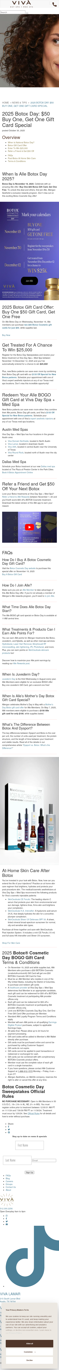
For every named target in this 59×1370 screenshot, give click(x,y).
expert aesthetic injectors (41, 418)
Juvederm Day (8, 678)
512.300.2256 (6, 1208)
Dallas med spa (48, 466)
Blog (8, 1178)
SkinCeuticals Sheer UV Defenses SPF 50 (27, 919)
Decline (29, 1360)
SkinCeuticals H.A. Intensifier (21, 910)
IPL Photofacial (37, 646)
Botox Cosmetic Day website (23, 568)
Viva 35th (12, 446)
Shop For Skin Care (11, 942)
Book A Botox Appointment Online (17, 472)
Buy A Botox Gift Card (12, 574)
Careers (9, 1181)
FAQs (10, 155)
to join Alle (49, 595)
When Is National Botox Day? (21, 142)
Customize (28, 1352)
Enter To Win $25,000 (18, 148)
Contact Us (11, 1187)
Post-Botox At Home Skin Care (22, 158)
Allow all (29, 1344)
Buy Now (6, 335)
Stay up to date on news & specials (29, 1136)
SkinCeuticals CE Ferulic (19, 899)
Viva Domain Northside (18, 441)
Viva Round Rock (15, 452)
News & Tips (19, 102)
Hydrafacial (7, 643)
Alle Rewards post (21, 663)
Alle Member (28, 589)
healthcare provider (18, 987)
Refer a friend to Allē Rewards (15, 496)
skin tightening (22, 646)
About (8, 1189)
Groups (9, 1184)
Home (5, 102)
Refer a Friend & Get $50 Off (21, 151)
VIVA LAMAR (10, 1293)
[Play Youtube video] (29, 527)
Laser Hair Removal (22, 643)
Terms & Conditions (17, 161)
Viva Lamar (13, 443)
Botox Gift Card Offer (17, 145)
